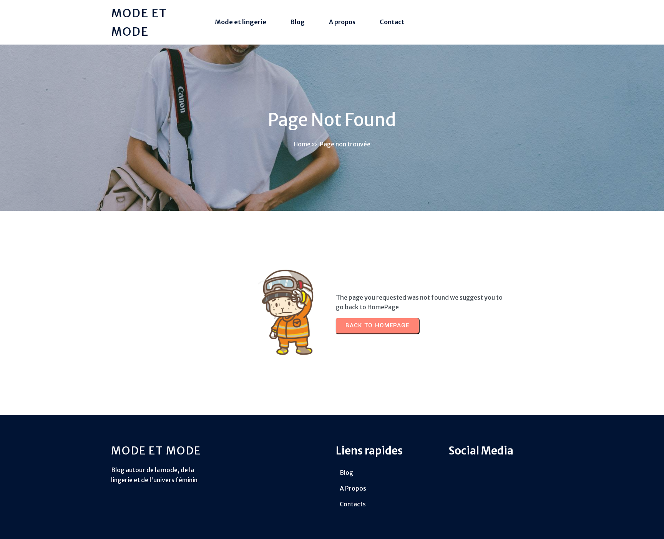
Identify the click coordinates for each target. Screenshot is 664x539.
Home (302, 144)
